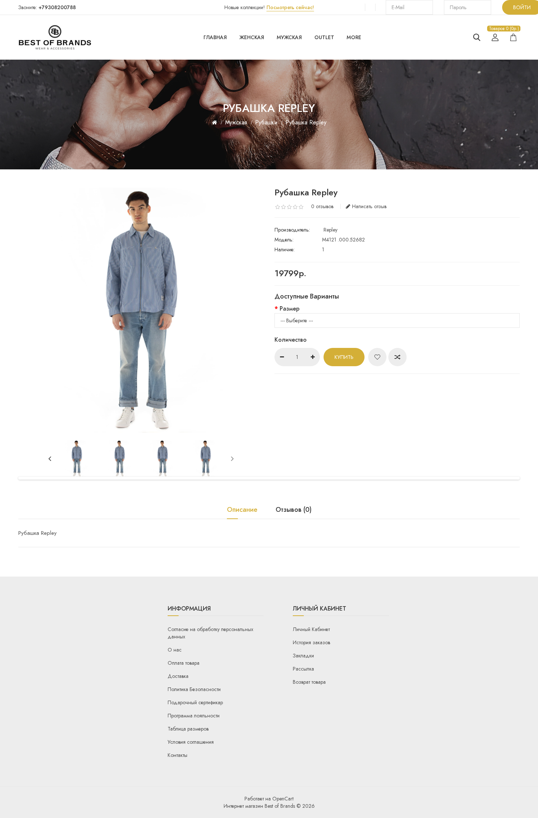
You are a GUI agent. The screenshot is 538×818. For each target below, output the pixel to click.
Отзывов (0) (293, 510)
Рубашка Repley (305, 122)
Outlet (324, 37)
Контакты (177, 755)
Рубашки (266, 122)
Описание (242, 510)
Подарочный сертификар (195, 702)
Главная (215, 37)
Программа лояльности (194, 715)
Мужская (289, 37)
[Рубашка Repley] (76, 458)
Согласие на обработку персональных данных (210, 633)
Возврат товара (309, 682)
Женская (251, 37)
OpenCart (283, 798)
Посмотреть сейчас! (290, 7)
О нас (175, 649)
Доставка (178, 676)
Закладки (303, 655)
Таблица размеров (188, 728)
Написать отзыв (369, 206)
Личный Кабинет (311, 629)
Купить (344, 357)
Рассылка (303, 668)
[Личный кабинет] (495, 37)
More (354, 37)
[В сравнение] (397, 357)
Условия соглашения (191, 742)
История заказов (311, 642)
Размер (289, 308)
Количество (290, 339)
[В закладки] (377, 357)
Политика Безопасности (194, 689)
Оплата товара (183, 663)
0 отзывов (322, 206)
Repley (330, 229)
